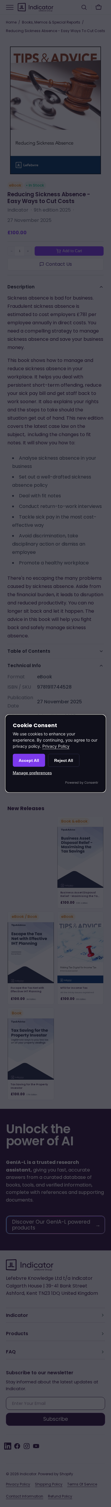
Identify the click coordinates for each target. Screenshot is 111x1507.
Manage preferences (32, 772)
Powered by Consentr (81, 782)
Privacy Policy (56, 746)
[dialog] (56, 753)
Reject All (63, 760)
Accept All (29, 760)
